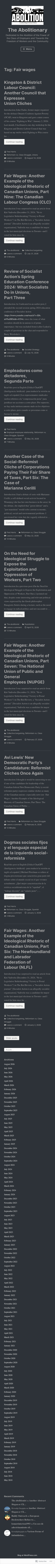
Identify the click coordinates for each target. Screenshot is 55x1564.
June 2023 (8, 1223)
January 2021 (9, 1345)
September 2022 (10, 1261)
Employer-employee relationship (20, 432)
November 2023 (10, 1202)
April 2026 (8, 1081)
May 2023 (8, 1228)
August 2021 (9, 1316)
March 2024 (9, 1186)
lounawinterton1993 (21, 1523)
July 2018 (8, 1471)
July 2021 (8, 1320)
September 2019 (10, 1412)
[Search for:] (17, 1049)
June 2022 (8, 1274)
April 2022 (8, 1282)
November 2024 (10, 1152)
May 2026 (8, 1076)
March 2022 (9, 1286)
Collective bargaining (33, 250)
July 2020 (8, 1371)
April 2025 (8, 1131)
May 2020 (8, 1379)
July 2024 (8, 1169)
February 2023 (10, 1240)
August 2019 (9, 1417)
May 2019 (8, 1429)
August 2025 (9, 1114)
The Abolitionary (27, 30)
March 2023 (9, 1236)
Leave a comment (14, 158)
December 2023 (10, 1198)
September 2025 (10, 1110)
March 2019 (9, 1438)
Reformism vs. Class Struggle (19, 155)
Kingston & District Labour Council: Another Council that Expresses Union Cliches (25, 93)
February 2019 (10, 1442)
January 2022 (9, 1295)
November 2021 (10, 1303)
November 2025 (10, 1102)
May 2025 (8, 1127)
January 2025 (9, 1143)
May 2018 (8, 1480)
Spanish (20, 435)
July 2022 (8, 1270)
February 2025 (10, 1139)
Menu (28, 49)
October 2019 (9, 1408)
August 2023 (9, 1215)
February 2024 (10, 1190)
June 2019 (8, 1425)
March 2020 (9, 1387)
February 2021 (10, 1341)
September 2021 (10, 1312)
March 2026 (9, 1085)
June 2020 (8, 1375)
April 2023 (8, 1232)
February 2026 (10, 1089)
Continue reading (13, 142)
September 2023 (10, 1211)
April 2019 (8, 1433)
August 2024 (9, 1165)
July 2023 (8, 1219)
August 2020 (9, 1366)
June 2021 (8, 1324)
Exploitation (29, 624)
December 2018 (10, 1450)
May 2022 (8, 1278)
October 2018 (9, 1459)
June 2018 (8, 1475)
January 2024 (9, 1194)
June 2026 (8, 1072)
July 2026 (8, 1068)
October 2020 (9, 1358)
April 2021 (8, 1333)
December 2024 (10, 1148)
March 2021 (9, 1337)
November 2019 (10, 1404)
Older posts (11, 1038)
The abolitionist (13, 250)
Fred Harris (11, 152)
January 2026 (9, 1093)
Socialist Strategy (32, 349)
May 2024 (8, 1177)
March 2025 (9, 1135)
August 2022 (9, 1265)
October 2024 (9, 1156)
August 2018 (9, 1467)
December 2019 (10, 1400)
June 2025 (8, 1123)
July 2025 (8, 1118)
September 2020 (10, 1362)
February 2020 (10, 1392)
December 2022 (10, 1249)
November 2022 (10, 1253)
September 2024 (10, 1160)
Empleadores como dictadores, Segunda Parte (23, 376)
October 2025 (9, 1106)
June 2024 (8, 1173)
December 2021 (10, 1299)
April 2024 (8, 1181)
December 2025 (10, 1097)
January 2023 (9, 1244)
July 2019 (8, 1421)
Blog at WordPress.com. (27, 1555)
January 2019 (9, 1446)
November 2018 (10, 1454)
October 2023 (9, 1207)
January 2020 (9, 1396)
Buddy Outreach (19, 1515)
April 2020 (8, 1383)
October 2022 (9, 1257)
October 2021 (9, 1307)
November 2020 (10, 1354)
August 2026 (9, 1064)
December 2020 (10, 1349)
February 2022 (10, 1291)
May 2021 (8, 1328)
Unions (35, 155)
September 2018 (10, 1463)
